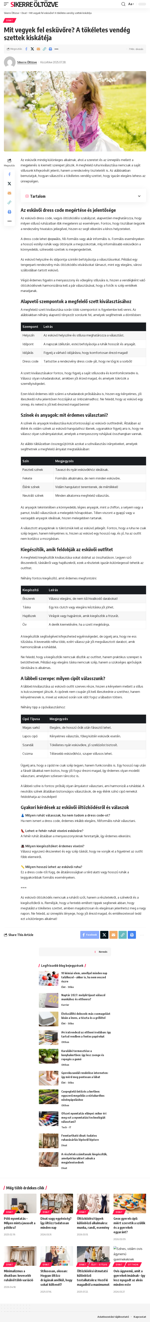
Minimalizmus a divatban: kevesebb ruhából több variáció (18, 1275)
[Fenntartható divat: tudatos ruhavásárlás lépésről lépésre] (48, 1141)
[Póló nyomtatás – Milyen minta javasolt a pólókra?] (20, 1203)
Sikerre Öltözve (34, 4)
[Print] (50, 49)
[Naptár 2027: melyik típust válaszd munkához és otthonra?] (48, 1000)
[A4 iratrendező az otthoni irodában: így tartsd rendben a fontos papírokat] (48, 1037)
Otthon (65, 1042)
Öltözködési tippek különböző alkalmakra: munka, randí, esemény (93, 1223)
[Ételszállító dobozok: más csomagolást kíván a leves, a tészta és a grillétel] (48, 1019)
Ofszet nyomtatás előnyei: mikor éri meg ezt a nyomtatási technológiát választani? (83, 1117)
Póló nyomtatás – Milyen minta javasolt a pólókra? (19, 1223)
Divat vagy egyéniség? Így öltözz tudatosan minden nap (55, 1223)
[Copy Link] (44, 49)
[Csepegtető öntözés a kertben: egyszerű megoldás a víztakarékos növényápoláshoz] (48, 1096)
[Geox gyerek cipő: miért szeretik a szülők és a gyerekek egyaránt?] (129, 1203)
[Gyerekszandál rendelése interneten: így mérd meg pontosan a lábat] (48, 1078)
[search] (123, 4)
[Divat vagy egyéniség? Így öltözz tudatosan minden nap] (56, 1203)
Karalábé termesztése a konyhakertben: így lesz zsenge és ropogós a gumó (82, 1055)
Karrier (65, 1004)
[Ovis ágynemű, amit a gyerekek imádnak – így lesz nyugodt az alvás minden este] (129, 1256)
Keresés (103, 951)
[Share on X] (32, 49)
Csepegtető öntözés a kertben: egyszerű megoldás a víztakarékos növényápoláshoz (82, 1095)
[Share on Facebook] (26, 49)
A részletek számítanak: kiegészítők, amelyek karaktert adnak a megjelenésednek (84, 1158)
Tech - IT (66, 1127)
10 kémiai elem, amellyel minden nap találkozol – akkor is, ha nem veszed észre (84, 977)
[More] (56, 49)
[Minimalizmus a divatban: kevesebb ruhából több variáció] (20, 1256)
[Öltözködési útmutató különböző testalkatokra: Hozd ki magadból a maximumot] (93, 1256)
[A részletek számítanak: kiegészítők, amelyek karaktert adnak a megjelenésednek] (48, 1159)
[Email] (38, 49)
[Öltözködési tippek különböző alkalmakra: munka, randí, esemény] (93, 1203)
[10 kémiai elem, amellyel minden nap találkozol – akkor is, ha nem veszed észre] (48, 978)
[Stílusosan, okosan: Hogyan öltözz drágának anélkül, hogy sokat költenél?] (56, 1256)
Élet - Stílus (67, 987)
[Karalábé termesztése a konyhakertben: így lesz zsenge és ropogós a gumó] (48, 1056)
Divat (9, 20)
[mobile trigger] (7, 4)
